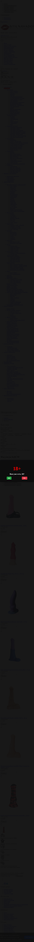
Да (9, 478)
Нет (24, 478)
